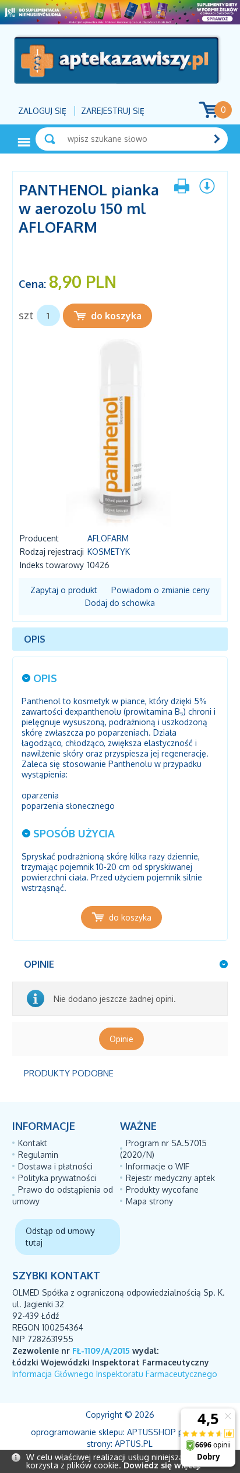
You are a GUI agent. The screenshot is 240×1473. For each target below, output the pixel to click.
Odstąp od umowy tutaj (60, 1236)
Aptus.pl (134, 1444)
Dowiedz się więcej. (161, 1465)
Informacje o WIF (157, 1166)
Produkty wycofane (162, 1189)
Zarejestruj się (112, 111)
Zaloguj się (42, 111)
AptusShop (151, 1432)
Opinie (121, 1039)
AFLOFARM (108, 538)
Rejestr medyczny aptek (170, 1178)
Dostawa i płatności (55, 1166)
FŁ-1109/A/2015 (101, 1351)
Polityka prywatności (57, 1178)
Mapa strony (149, 1201)
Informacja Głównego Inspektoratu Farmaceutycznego (114, 1374)
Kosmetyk (108, 552)
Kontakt (32, 1143)
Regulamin (38, 1155)
